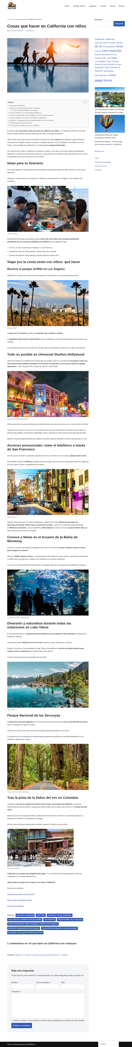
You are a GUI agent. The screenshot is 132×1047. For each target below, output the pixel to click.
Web (63, 982)
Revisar (121, 6)
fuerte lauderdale (111, 50)
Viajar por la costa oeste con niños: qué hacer (25, 108)
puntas (112, 43)
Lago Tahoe (41, 915)
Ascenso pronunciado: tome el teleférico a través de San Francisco (32, 115)
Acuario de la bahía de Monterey (59, 915)
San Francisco (49, 919)
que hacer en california (15, 906)
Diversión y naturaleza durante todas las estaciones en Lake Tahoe (32, 120)
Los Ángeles (100, 61)
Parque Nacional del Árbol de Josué (108, 64)
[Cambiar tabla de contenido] (84, 102)
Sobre (97, 158)
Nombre (14, 982)
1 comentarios (29, 30)
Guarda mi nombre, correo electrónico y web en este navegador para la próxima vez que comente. (48, 1020)
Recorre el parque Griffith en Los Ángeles (25, 110)
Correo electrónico (43, 982)
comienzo (10, 19)
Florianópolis (109, 47)
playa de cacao (101, 43)
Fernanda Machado (16, 30)
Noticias (113, 6)
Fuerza (98, 51)
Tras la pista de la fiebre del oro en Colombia (24, 125)
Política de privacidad (103, 162)
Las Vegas (112, 58)
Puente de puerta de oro (105, 54)
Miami (109, 61)
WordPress (31, 1044)
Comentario (16, 991)
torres (112, 75)
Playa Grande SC (112, 67)
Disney (119, 43)
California (99, 39)
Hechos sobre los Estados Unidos (19, 900)
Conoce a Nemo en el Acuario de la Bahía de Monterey (28, 118)
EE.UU (98, 46)
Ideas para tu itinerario (17, 105)
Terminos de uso (101, 166)
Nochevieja (108, 71)
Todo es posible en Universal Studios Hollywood (25, 113)
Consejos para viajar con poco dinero (21, 894)
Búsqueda (98, 19)
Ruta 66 (99, 71)
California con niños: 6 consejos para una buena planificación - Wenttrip (41, 955)
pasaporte (99, 67)
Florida (119, 46)
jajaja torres (103, 80)
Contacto (98, 170)
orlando (115, 61)
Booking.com (99, 151)
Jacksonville (100, 58)
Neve (9, 1044)
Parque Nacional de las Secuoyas (21, 123)
